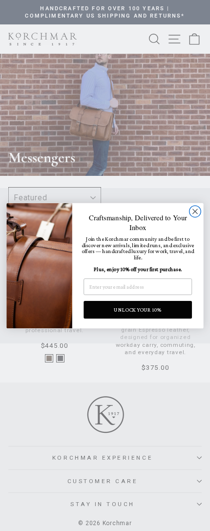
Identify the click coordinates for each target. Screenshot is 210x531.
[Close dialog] (195, 211)
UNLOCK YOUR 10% (137, 309)
